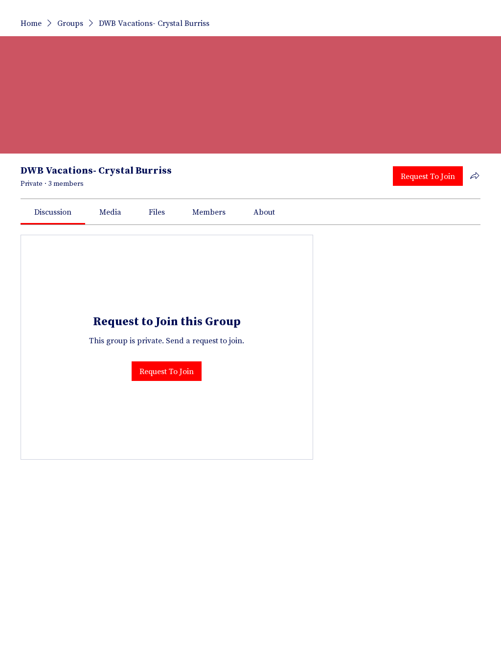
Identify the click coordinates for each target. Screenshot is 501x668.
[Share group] (474, 175)
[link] (52, 211)
